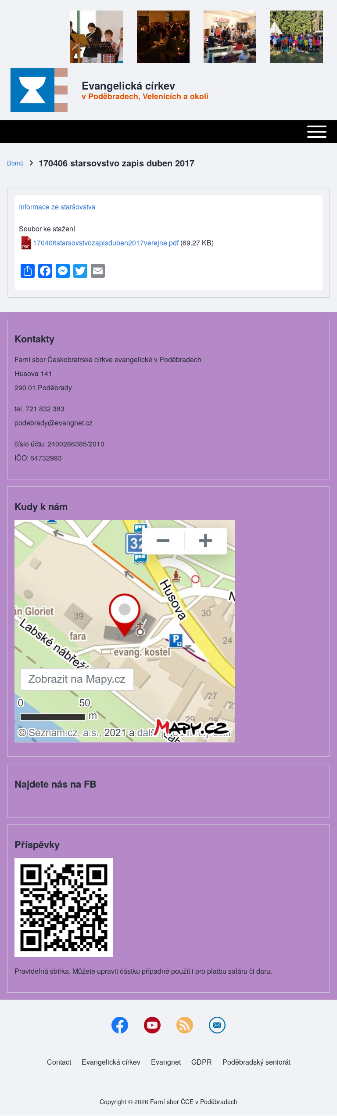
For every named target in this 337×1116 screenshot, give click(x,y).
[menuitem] (59, 1062)
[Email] (217, 1025)
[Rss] (185, 1025)
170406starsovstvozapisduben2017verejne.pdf (106, 243)
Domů (15, 162)
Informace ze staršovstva (57, 207)
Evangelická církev (128, 85)
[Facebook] (120, 1025)
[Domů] (41, 90)
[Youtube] (152, 1025)
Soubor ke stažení (47, 228)
